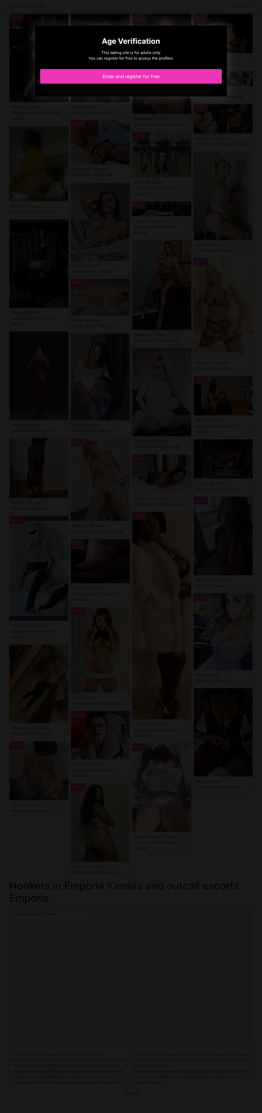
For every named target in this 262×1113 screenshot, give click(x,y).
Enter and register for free (131, 76)
